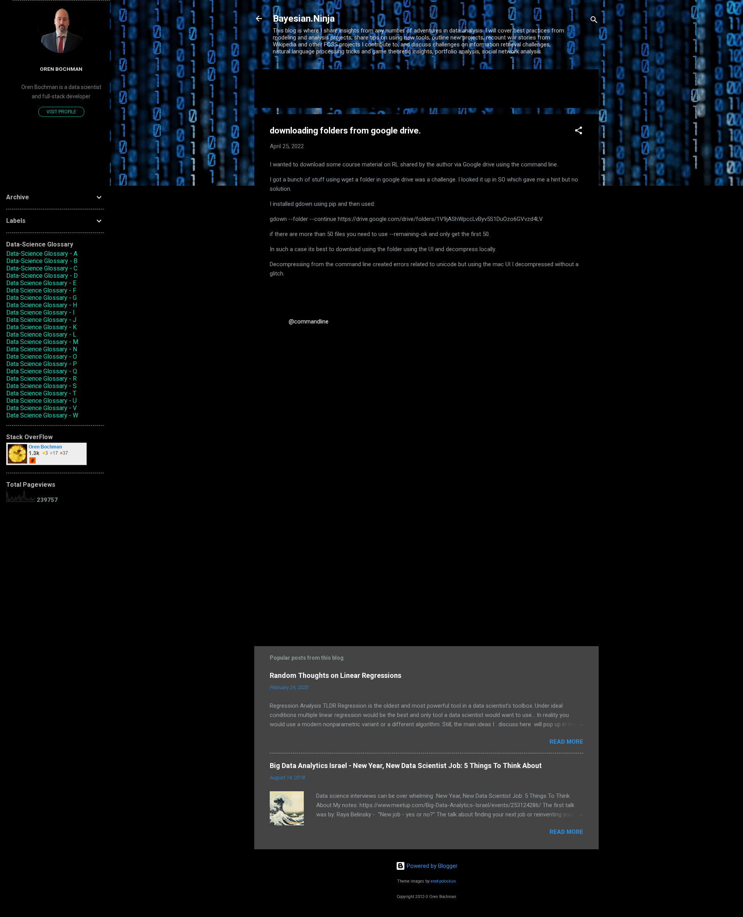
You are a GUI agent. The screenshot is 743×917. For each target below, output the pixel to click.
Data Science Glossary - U (41, 400)
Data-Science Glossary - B (41, 261)
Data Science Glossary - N (41, 349)
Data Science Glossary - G (41, 297)
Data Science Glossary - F (41, 290)
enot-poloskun (443, 881)
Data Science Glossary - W (42, 415)
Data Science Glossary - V (41, 408)
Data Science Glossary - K (41, 327)
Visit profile (61, 112)
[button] (578, 132)
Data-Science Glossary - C (41, 268)
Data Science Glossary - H (41, 305)
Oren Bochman (61, 69)
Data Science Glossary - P (41, 364)
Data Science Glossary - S (41, 386)
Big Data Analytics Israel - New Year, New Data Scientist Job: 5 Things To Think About (406, 765)
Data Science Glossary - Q (41, 371)
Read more (566, 741)
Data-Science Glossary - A (41, 253)
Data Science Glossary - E (41, 283)
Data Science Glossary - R (41, 378)
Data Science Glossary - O (41, 356)
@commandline (309, 321)
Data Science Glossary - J (41, 319)
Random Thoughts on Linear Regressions (335, 675)
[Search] (594, 21)
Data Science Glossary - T (41, 393)
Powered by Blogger (431, 865)
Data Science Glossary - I (40, 312)
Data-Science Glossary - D (42, 275)
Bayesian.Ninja (304, 18)
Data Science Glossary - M (42, 342)
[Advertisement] (426, 568)
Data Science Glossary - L (41, 334)
